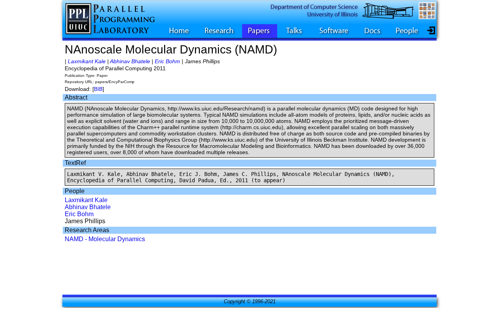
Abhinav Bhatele (130, 61)
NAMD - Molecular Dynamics (105, 239)
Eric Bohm (167, 61)
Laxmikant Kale (87, 61)
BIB (98, 89)
